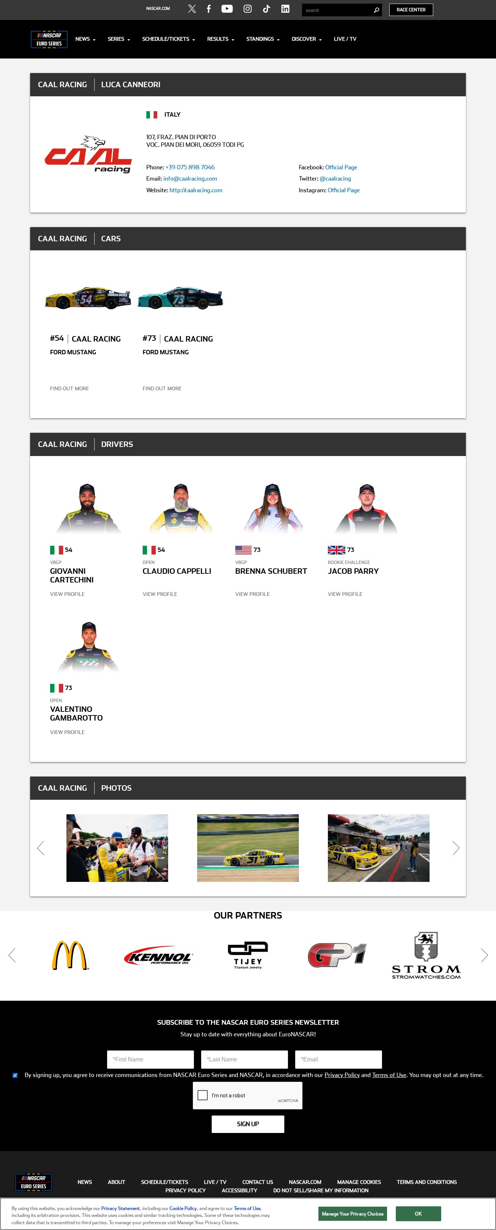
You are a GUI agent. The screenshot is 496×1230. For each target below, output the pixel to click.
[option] (117, 848)
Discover (304, 39)
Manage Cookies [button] (359, 1182)
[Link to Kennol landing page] (158, 955)
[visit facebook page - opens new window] (209, 8)
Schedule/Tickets (165, 39)
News (83, 39)
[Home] (49, 39)
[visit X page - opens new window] (192, 8)
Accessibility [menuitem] (239, 1190)
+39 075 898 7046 (190, 167)
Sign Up (248, 1124)
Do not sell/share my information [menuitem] (321, 1190)
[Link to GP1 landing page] (337, 955)
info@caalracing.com (190, 178)
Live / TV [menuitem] (215, 1182)
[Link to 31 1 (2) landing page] (248, 848)
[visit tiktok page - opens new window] (266, 8)
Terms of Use (389, 1075)
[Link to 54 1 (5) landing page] (117, 848)
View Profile (67, 594)
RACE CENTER (411, 9)
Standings (260, 39)
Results (217, 39)
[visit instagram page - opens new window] (247, 8)
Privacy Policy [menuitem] (186, 1190)
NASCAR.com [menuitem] (305, 1182)
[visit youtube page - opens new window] (227, 8)
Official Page (341, 167)
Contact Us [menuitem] (258, 1182)
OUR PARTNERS (248, 915)
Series (116, 39)
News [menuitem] (85, 1182)
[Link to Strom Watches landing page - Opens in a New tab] (426, 955)
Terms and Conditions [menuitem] (427, 1182)
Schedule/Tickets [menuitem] (164, 1182)
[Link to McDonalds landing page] (69, 955)
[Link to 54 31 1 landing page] (378, 848)
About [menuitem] (116, 1182)
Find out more (69, 388)
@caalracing (335, 178)
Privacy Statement (120, 1208)
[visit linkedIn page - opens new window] (285, 8)
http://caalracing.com (196, 190)
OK (418, 1213)
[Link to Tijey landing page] (248, 955)
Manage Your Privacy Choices (353, 1213)
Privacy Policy (342, 1075)
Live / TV (345, 39)
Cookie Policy (183, 1208)
